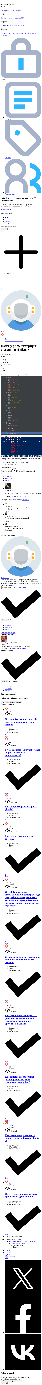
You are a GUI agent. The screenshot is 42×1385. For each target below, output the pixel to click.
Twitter (7, 480)
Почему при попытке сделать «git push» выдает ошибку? (21, 1195)
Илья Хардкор (6, 643)
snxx (6, 490)
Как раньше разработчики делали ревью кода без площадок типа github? (19, 1079)
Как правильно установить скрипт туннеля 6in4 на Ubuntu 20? (22, 1138)
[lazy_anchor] (23, 735)
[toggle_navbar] (1, 289)
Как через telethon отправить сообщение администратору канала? (23, 1242)
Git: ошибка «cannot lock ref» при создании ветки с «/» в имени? (21, 722)
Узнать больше (6, 209)
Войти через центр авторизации (11, 702)
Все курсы (25, 500)
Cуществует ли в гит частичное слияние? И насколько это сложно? (22, 960)
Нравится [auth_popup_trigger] (5, 620)
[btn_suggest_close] (4, 229)
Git (6, 339)
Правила (8, 1254)
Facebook (8, 477)
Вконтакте (8, 478)
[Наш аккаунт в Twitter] (23, 1296)
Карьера (7, 221)
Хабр (6, 217)
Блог (6, 1258)
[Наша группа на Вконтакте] (23, 1369)
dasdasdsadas (5, 332)
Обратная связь (10, 1256)
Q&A (7, 219)
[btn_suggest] (1, 231)
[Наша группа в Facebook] (23, 1332)
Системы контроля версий (14, 341)
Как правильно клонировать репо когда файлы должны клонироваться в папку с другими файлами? (21, 1019)
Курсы (7, 223)
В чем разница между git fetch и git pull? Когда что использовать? (22, 752)
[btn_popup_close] (4, 1383)
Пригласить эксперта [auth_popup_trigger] (8, 633)
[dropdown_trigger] (1, 473)
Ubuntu (11, 1125)
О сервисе (8, 1252)
